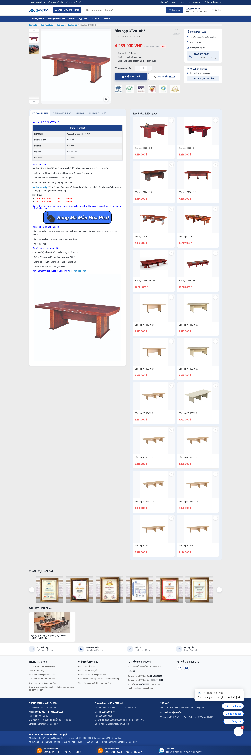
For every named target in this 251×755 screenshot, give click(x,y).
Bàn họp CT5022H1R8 (145, 280)
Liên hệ (106, 18)
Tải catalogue (194, 2)
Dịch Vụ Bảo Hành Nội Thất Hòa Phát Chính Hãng (98, 678)
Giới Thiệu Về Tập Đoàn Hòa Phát (42, 683)
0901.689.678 (108, 711)
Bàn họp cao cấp (39, 187)
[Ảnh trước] (34, 30)
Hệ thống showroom (213, 2)
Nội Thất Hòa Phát (77, 270)
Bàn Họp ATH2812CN (188, 413)
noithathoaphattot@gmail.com (115, 723)
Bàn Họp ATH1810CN (144, 324)
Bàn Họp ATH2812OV (188, 501)
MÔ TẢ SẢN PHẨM (40, 113)
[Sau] (219, 590)
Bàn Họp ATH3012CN (144, 457)
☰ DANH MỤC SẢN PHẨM (67, 10)
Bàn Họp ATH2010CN (144, 368)
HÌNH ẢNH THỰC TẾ (97, 113)
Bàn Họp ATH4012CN (188, 457)
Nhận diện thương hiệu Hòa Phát (42, 674)
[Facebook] (179, 667)
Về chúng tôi (163, 2)
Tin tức (182, 2)
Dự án (174, 2)
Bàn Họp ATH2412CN (144, 413)
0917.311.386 (57, 711)
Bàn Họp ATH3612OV (188, 545)
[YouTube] (186, 667)
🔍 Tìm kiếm (174, 10)
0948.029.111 (42, 711)
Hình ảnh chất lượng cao (200, 73)
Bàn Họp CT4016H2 (188, 236)
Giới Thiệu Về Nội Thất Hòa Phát (42, 678)
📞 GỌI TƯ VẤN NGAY (164, 76)
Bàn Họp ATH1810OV (188, 324)
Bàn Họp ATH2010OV (188, 368)
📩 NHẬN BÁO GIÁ (131, 76)
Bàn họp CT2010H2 (143, 148)
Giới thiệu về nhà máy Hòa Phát (42, 666)
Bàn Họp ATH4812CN (144, 501)
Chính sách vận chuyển (87, 670)
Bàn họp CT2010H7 (187, 148)
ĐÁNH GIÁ (80, 113)
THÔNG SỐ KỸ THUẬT (62, 113)
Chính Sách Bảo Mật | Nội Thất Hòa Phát (95, 683)
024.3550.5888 (201, 54)
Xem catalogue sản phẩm (203, 78)
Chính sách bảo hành (86, 666)
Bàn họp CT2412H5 (143, 192)
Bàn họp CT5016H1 (187, 280)
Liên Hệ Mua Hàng (36, 670)
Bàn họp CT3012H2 (143, 236)
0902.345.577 (133, 752)
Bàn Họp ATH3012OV (144, 545)
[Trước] (32, 590)
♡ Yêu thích (217, 10)
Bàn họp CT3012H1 (187, 192)
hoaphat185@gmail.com (143, 688)
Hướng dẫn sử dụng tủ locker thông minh (144, 666)
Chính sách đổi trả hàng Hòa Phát (92, 674)
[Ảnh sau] (34, 102)
